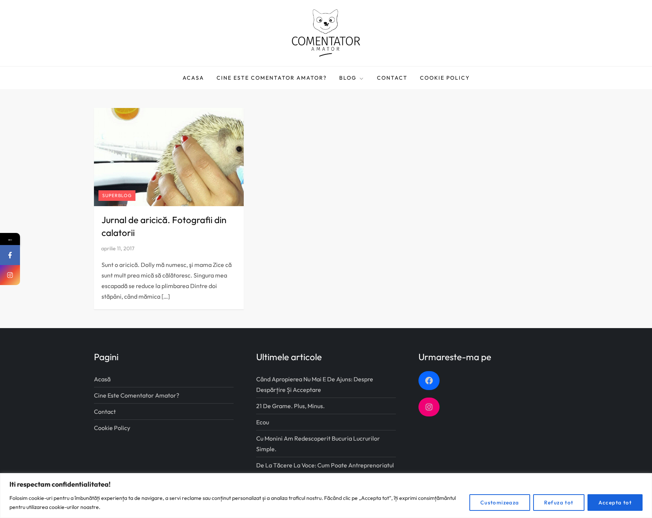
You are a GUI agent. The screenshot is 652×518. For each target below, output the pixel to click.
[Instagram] (10, 275)
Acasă (102, 379)
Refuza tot (559, 502)
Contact (392, 77)
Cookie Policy (445, 77)
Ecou (262, 422)
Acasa (193, 77)
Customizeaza (499, 502)
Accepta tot (615, 502)
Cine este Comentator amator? (272, 77)
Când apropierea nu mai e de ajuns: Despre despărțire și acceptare (314, 384)
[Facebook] (10, 255)
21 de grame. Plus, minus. (290, 406)
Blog (348, 77)
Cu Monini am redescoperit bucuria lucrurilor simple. (318, 444)
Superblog (117, 195)
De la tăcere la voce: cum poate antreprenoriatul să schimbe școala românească (325, 470)
